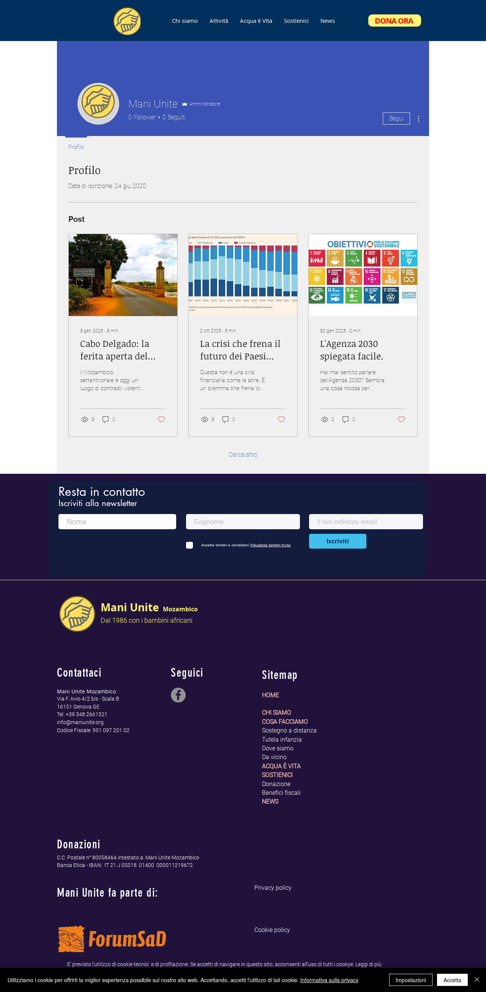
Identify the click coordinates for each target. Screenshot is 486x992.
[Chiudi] (476, 980)
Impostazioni (411, 980)
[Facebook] (178, 695)
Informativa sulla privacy (329, 980)
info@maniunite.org (80, 722)
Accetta (452, 980)
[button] (256, 20)
